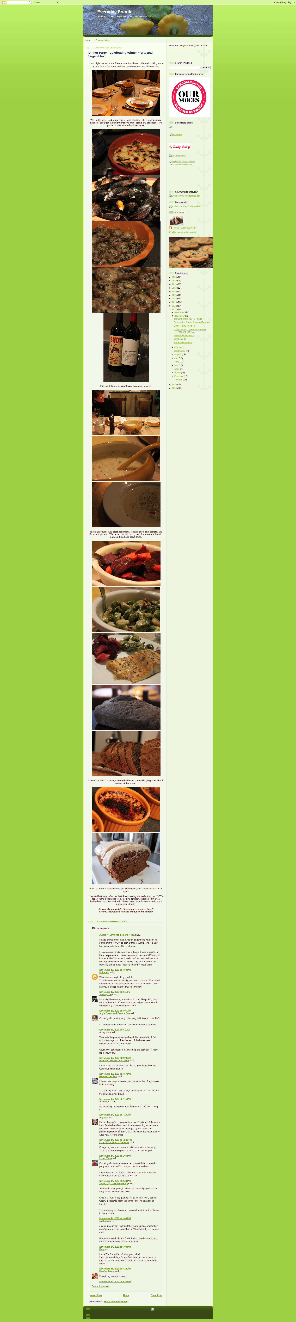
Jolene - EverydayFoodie (184, 228)
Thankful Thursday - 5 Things (188, 319)
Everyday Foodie (114, 11)
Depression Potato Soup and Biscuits (192, 322)
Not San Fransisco (183, 342)
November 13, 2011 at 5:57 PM (115, 1074)
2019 (174, 281)
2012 (174, 306)
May (176, 365)
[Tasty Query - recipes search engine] (179, 149)
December (179, 312)
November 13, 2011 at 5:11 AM (115, 1029)
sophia (103, 1221)
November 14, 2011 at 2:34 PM (115, 1181)
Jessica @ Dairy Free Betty (113, 1183)
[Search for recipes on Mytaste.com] (177, 155)
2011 (174, 309)
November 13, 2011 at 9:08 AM (115, 1058)
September (180, 351)
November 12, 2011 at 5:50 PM (115, 970)
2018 (174, 284)
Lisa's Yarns (105, 1158)
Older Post (156, 1295)
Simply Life (105, 994)
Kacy (101, 1249)
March (177, 372)
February (179, 376)
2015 (174, 295)
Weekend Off (180, 339)
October (178, 347)
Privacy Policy (102, 40)
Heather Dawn (106, 1271)
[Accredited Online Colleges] (182, 162)
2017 (174, 288)
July (176, 358)
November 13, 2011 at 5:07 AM (115, 1010)
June (177, 362)
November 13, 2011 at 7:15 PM (115, 1099)
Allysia (103, 1117)
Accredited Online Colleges (182, 164)
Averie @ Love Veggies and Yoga (116, 935)
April (177, 369)
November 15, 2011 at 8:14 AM (115, 1268)
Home (87, 40)
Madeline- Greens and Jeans (114, 1060)
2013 (174, 302)
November (179, 316)
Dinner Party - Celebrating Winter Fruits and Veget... (190, 330)
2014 (174, 298)
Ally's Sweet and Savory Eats (114, 1013)
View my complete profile (184, 232)
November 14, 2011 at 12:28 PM (115, 1140)
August (178, 354)
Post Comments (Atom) (116, 1301)
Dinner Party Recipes (184, 326)
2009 (174, 388)
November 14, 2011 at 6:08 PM (115, 1247)
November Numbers (184, 335)
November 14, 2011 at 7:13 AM (115, 1114)
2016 (174, 291)
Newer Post (96, 1295)
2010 (174, 384)
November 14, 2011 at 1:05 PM (115, 1156)
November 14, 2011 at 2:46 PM (115, 1218)
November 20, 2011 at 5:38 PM (115, 1281)
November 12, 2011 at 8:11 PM (115, 992)
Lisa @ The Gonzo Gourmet (114, 1142)
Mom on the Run (108, 1076)
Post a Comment (100, 1286)
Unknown (104, 972)
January (178, 380)
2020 (174, 277)
